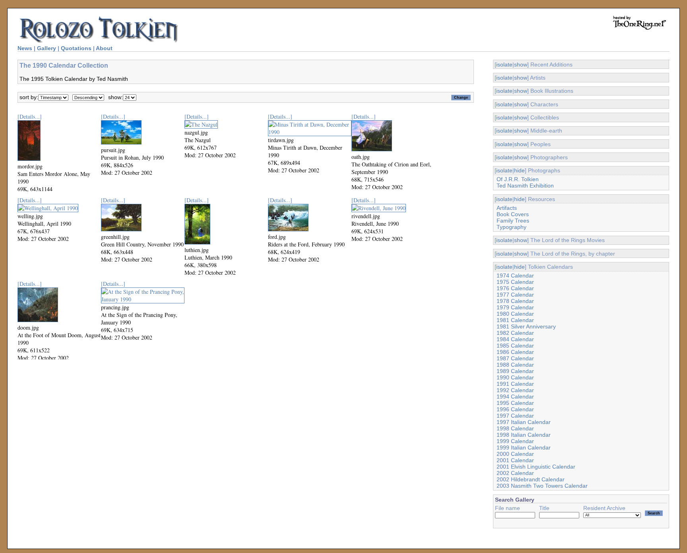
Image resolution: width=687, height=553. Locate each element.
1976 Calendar (515, 288)
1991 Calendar (515, 384)
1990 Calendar (515, 377)
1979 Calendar (515, 307)
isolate (504, 64)
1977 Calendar (515, 294)
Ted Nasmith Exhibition (525, 185)
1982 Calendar (515, 333)
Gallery (46, 48)
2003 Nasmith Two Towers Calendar (542, 486)
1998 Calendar (515, 428)
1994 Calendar (515, 396)
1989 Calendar (515, 371)
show (520, 64)
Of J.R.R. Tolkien (518, 179)
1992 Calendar (515, 390)
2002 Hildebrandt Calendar (531, 479)
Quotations (76, 48)
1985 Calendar (515, 345)
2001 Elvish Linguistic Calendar (536, 466)
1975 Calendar (515, 282)
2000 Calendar (515, 454)
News (24, 48)
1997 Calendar (515, 415)
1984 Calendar (515, 339)
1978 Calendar (515, 301)
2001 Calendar (515, 460)
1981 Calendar (515, 320)
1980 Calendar (515, 314)
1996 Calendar (515, 409)
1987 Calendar (515, 358)
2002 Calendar (515, 473)
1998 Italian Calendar (524, 435)
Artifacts (507, 208)
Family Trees (513, 220)
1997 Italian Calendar (524, 422)
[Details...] (29, 116)
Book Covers (513, 214)
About (104, 48)
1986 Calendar (515, 352)
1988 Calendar (515, 365)
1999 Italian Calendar (524, 447)
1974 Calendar (515, 275)
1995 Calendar (515, 403)
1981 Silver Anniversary (526, 326)
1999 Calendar (515, 441)
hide (519, 170)
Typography (511, 227)
